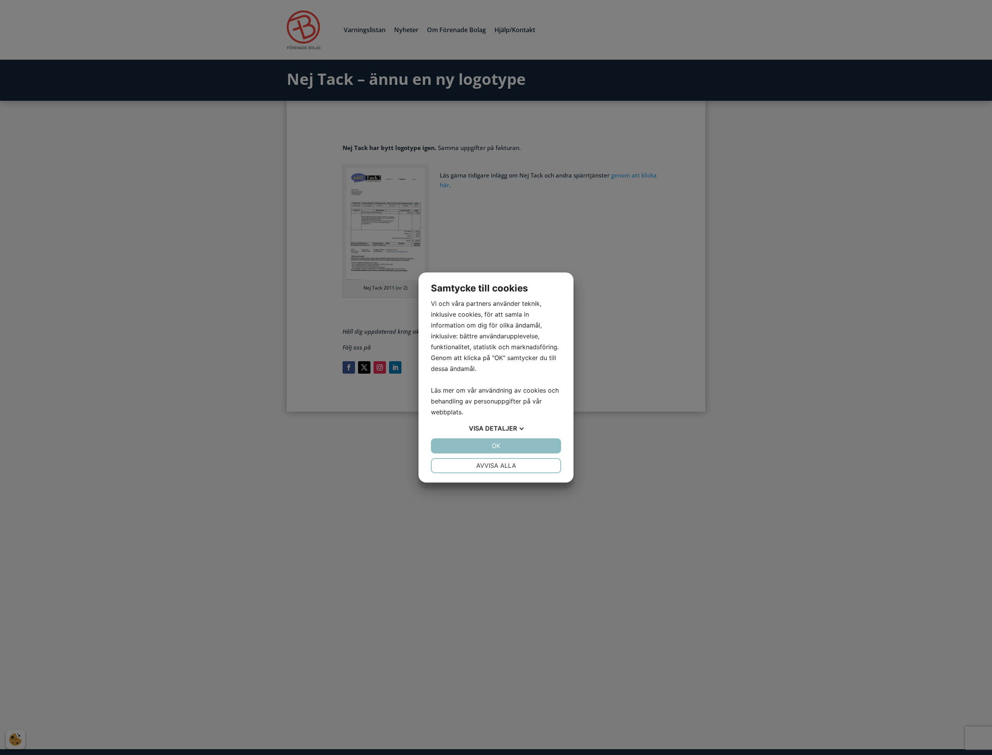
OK (496, 446)
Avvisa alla (496, 465)
